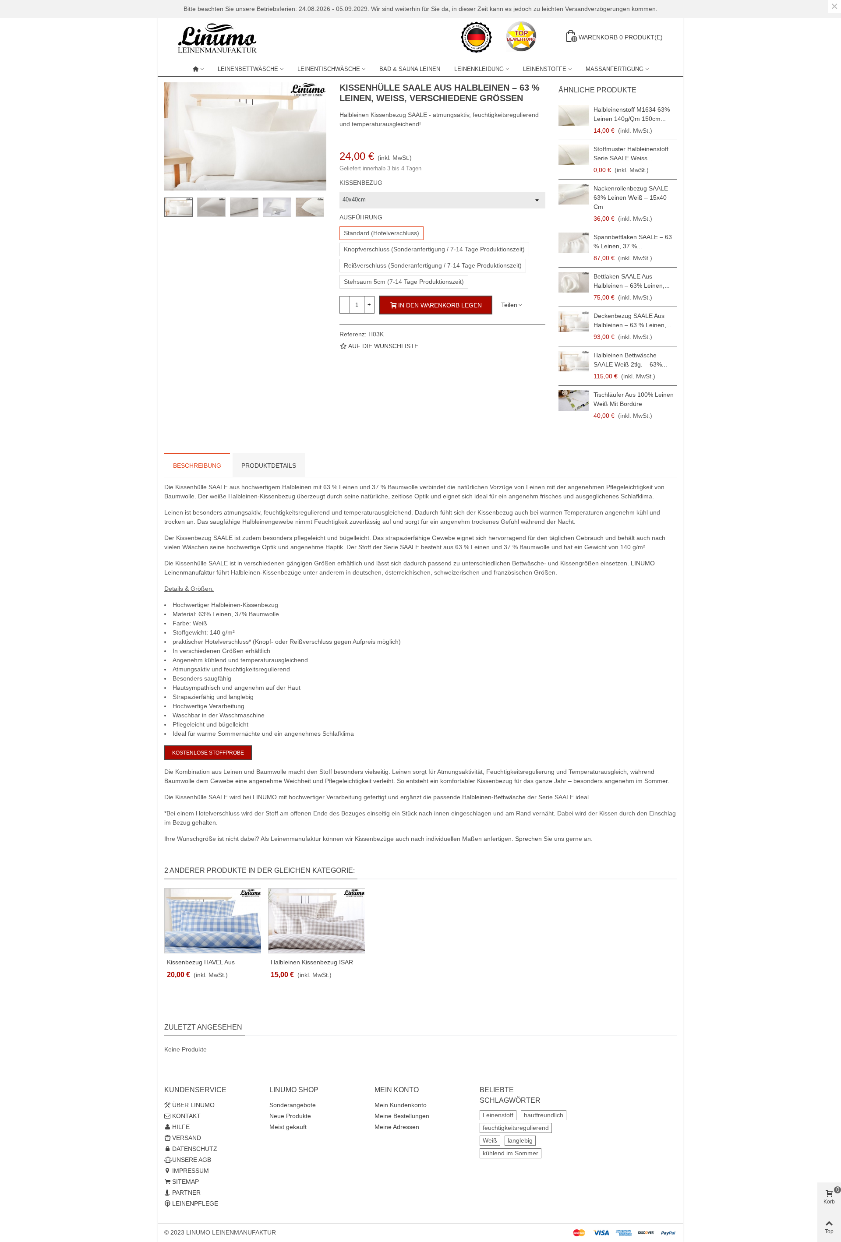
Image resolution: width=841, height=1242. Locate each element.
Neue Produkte (290, 1115)
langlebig (520, 1140)
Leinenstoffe (544, 69)
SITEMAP (185, 1181)
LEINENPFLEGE (195, 1203)
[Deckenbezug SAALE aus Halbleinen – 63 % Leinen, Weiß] (573, 321)
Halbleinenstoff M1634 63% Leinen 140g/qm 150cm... (632, 114)
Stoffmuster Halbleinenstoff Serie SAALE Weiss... (631, 153)
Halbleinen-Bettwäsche (494, 797)
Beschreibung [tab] (197, 465)
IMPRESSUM (190, 1170)
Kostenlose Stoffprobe (208, 753)
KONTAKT (186, 1115)
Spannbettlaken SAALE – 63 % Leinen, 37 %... (633, 241)
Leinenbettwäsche (248, 69)
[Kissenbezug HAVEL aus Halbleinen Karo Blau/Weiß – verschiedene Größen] (212, 920)
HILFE (181, 1126)
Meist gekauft (288, 1126)
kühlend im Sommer (510, 1153)
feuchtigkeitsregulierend (516, 1127)
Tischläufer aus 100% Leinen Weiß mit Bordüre (634, 399)
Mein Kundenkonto (401, 1104)
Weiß (490, 1140)
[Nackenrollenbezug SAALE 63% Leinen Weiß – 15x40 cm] (573, 194)
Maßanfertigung (614, 69)
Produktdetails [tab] (268, 465)
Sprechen (528, 838)
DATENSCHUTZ (194, 1148)
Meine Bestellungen (402, 1115)
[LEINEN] (198, 69)
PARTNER (186, 1192)
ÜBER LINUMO (193, 1104)
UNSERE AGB (191, 1159)
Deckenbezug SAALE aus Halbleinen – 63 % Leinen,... (632, 320)
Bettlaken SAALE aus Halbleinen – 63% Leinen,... (632, 281)
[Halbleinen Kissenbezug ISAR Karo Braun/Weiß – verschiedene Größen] (316, 920)
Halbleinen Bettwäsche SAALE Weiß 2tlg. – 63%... (630, 360)
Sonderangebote (292, 1104)
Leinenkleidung (479, 69)
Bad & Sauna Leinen (409, 69)
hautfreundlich (543, 1115)
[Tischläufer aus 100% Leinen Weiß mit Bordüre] (573, 400)
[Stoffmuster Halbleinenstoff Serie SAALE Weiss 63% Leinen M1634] (573, 155)
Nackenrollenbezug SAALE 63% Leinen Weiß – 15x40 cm (631, 197)
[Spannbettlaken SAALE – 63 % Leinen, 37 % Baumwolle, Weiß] (573, 243)
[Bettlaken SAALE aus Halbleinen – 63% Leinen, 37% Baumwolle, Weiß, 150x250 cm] (573, 282)
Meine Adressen (397, 1126)
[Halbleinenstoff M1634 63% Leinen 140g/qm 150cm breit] (573, 115)
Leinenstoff (498, 1115)
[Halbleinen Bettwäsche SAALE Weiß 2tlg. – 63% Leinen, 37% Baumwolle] (573, 361)
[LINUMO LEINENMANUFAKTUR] (221, 37)
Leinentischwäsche (328, 69)
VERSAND (186, 1137)
